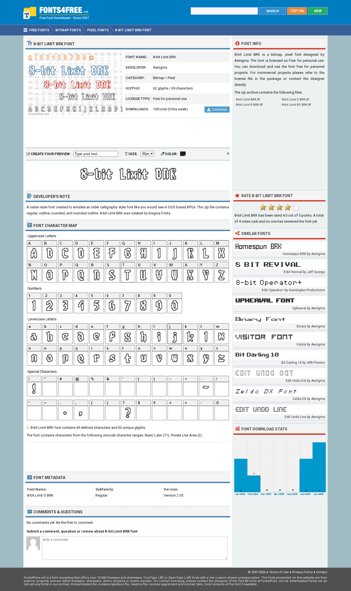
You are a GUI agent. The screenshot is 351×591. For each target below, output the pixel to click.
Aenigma (160, 67)
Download (219, 109)
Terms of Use (279, 572)
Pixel (171, 78)
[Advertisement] (128, 133)
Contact (321, 572)
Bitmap (158, 78)
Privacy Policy (302, 572)
